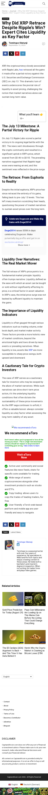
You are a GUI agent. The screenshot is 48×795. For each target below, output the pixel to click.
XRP (31, 350)
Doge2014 (10, 230)
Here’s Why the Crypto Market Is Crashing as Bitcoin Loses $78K (34, 651)
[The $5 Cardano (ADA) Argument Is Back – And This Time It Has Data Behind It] (12, 632)
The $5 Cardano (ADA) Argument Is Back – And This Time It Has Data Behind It (12, 652)
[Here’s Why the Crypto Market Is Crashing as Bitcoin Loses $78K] (34, 632)
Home (4, 11)
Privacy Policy (9, 710)
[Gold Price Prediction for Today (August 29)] (12, 594)
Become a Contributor (12, 718)
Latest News (16, 532)
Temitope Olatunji (18, 43)
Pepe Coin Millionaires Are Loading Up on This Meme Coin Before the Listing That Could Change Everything (34, 617)
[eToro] (24, 427)
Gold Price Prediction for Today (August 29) (12, 611)
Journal (12, 11)
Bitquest (7, 726)
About (6, 706)
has (21, 69)
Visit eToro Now (24, 456)
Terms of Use (9, 714)
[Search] (44, 3)
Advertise (7, 722)
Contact (7, 702)
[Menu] (3, 3)
